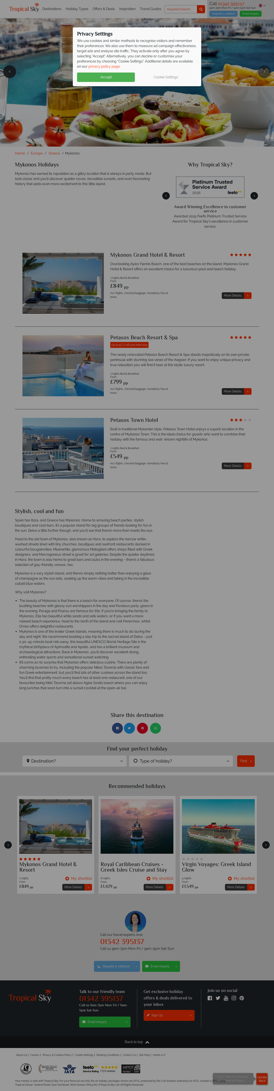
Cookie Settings (166, 77)
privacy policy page (104, 66)
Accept (106, 77)
